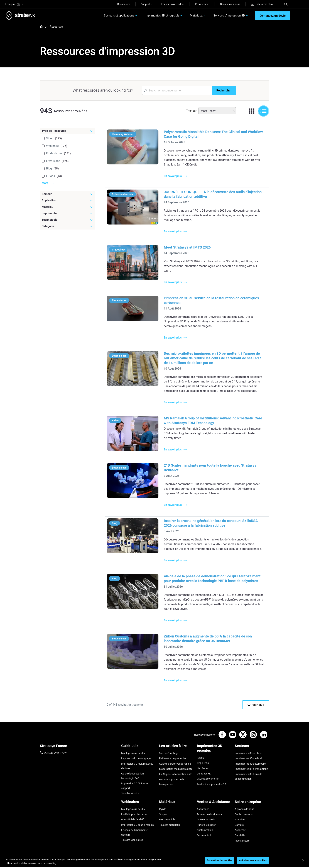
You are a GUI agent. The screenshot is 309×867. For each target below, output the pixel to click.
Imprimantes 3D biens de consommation (248, 776)
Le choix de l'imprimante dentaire (134, 832)
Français (10, 4)
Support (145, 4)
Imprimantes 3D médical (248, 758)
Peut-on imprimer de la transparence (171, 782)
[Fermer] (303, 860)
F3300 (200, 757)
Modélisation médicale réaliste (175, 768)
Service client (204, 835)
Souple (163, 814)
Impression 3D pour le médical (137, 824)
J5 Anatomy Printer (208, 778)
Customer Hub (205, 830)
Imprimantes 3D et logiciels (162, 15)
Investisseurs (242, 840)
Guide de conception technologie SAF (132, 776)
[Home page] (40, 27)
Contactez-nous (243, 814)
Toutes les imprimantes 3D (211, 784)
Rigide (162, 809)
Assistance (203, 809)
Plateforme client (264, 4)
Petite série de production (173, 758)
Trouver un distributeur (209, 814)
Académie (240, 830)
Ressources (123, 4)
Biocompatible (167, 819)
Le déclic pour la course (134, 814)
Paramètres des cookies (219, 860)
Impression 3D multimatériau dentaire (137, 766)
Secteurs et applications (119, 15)
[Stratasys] (20, 15)
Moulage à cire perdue (133, 753)
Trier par (191, 110)
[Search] (286, 4)
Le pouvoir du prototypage (136, 758)
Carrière (239, 824)
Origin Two (203, 763)
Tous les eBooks (130, 793)
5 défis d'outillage (168, 753)
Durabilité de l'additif (132, 819)
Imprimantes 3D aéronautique (251, 768)
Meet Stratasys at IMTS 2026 (187, 247)
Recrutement (202, 4)
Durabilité (240, 835)
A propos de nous (244, 809)
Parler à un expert (206, 824)
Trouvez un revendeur (172, 4)
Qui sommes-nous (230, 4)
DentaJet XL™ (204, 773)
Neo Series (203, 768)
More (45, 183)
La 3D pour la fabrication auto (175, 774)
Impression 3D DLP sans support (134, 786)
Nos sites (240, 819)
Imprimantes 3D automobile (250, 763)
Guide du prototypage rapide (175, 763)
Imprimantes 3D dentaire (248, 753)
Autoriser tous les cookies (252, 860)
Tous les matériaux (169, 824)
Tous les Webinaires (132, 839)
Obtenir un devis (206, 819)
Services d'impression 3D (229, 15)
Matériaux (196, 15)
